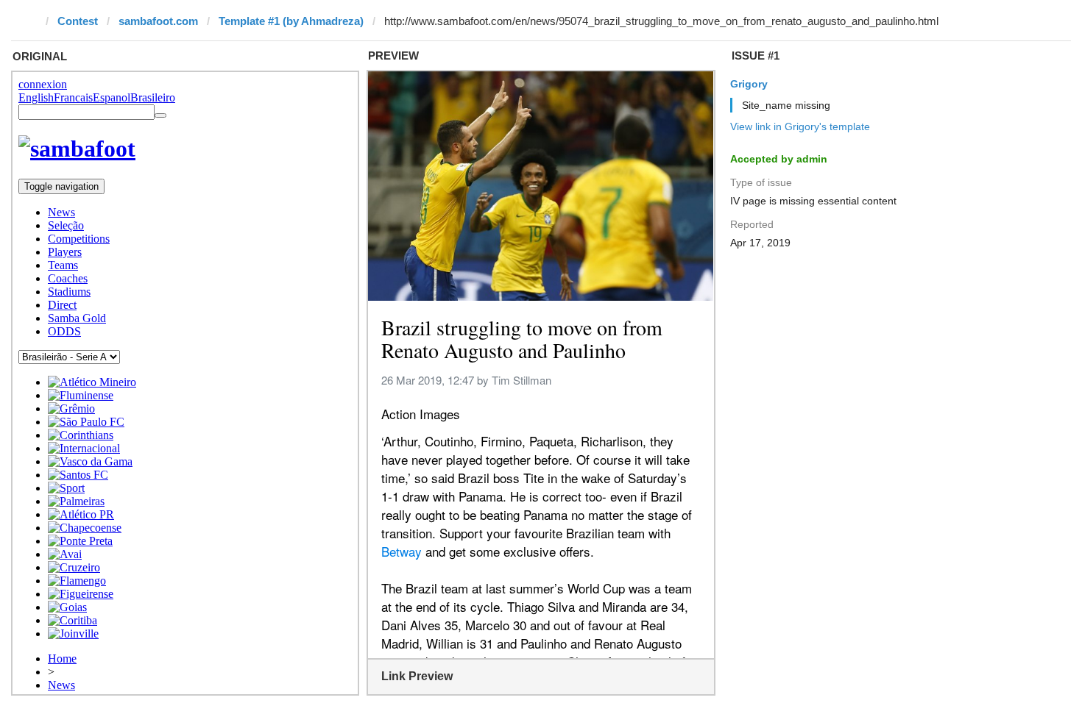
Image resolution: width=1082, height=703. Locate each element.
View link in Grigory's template (800, 126)
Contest (77, 21)
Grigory (749, 84)
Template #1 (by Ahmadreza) (291, 21)
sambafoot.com (158, 21)
